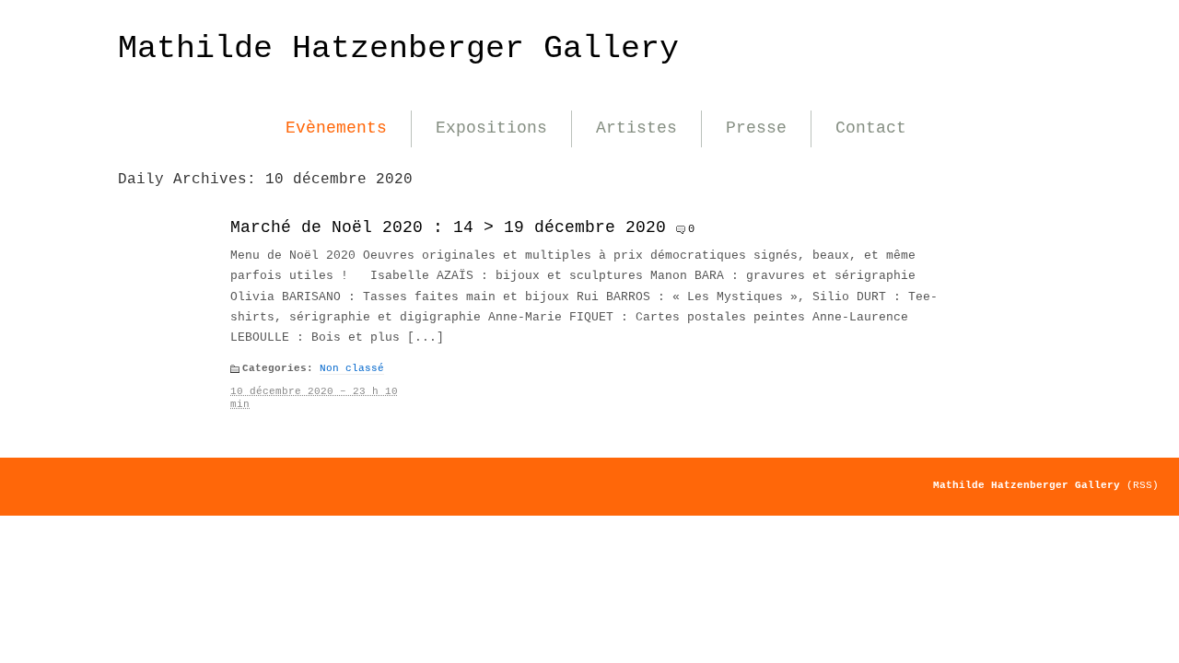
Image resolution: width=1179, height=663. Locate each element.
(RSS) (1142, 485)
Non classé (352, 368)
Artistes (636, 128)
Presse (756, 128)
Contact (870, 128)
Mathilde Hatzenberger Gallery (398, 48)
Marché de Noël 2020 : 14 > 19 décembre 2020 (448, 227)
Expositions (491, 128)
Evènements (336, 128)
